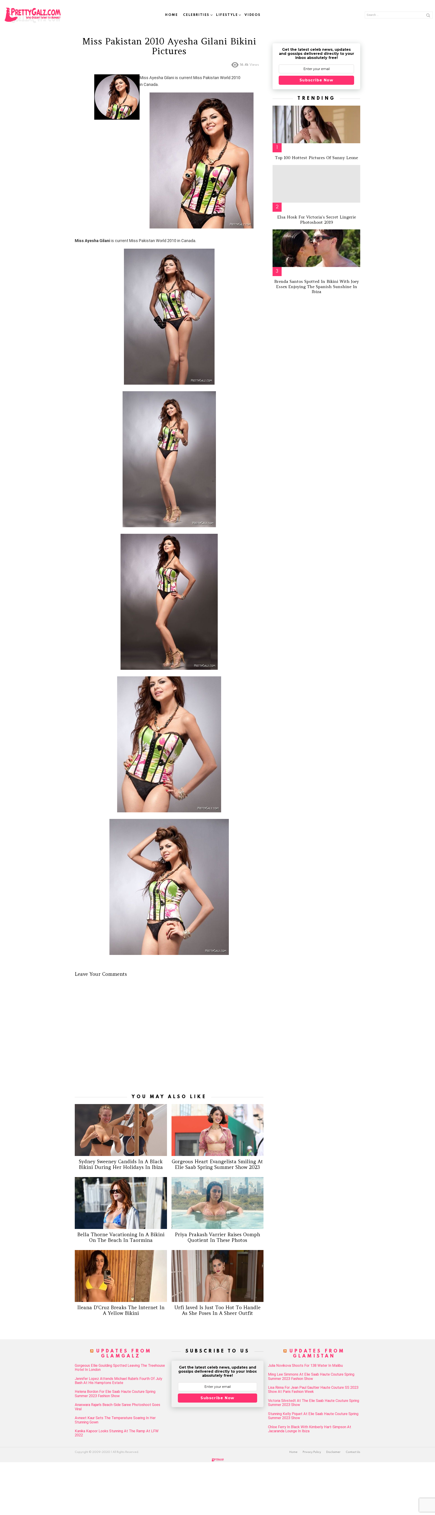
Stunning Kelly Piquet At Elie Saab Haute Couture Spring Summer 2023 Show (313, 1416)
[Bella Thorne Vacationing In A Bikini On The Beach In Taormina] (121, 1203)
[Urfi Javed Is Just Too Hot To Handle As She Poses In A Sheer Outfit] (218, 1276)
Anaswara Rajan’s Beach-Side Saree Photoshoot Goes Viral (117, 1407)
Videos (252, 15)
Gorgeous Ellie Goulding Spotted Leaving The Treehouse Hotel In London (120, 1368)
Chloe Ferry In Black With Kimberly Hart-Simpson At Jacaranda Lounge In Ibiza (309, 1429)
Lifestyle (227, 15)
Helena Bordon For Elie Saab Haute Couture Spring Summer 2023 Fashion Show (115, 1394)
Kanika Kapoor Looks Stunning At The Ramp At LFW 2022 (117, 1433)
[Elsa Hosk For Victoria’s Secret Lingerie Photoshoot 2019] (316, 184)
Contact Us (353, 1452)
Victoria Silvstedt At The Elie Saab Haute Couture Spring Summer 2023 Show (313, 1403)
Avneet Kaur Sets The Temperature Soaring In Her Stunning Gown (115, 1420)
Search (428, 16)
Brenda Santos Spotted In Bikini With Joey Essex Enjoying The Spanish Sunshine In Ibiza (316, 286)
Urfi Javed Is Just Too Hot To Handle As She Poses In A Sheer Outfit (217, 1310)
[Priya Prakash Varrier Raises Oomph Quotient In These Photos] (218, 1203)
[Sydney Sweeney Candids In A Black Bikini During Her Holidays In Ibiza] (121, 1130)
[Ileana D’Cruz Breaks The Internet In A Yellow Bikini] (121, 1276)
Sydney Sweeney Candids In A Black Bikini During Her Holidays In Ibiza (121, 1164)
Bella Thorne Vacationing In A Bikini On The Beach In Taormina (120, 1237)
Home (171, 15)
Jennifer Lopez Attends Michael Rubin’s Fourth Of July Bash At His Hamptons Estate (118, 1381)
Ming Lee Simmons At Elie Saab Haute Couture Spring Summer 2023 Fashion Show (311, 1376)
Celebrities (196, 15)
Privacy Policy (312, 1452)
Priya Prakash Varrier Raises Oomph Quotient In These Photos (217, 1237)
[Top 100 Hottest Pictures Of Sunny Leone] (316, 124)
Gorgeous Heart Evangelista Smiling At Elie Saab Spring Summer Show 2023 (217, 1164)
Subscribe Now (317, 80)
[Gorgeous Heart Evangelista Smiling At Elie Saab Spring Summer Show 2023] (218, 1130)
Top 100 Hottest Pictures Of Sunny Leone (316, 157)
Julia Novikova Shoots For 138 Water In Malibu (305, 1366)
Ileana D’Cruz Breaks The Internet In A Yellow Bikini (120, 1310)
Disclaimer (333, 1452)
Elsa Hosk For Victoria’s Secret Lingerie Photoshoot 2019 (316, 219)
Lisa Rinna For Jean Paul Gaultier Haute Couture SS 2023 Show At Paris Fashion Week (313, 1390)
